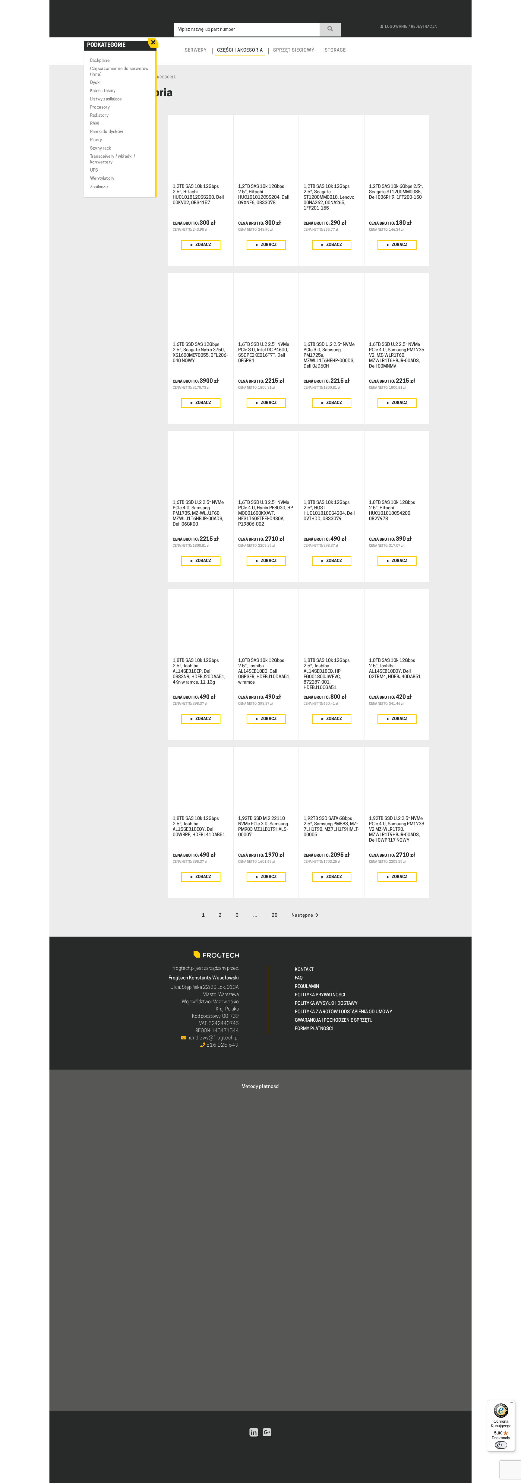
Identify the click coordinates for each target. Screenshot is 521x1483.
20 (275, 915)
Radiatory (99, 115)
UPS (94, 170)
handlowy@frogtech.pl (212, 1038)
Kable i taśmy (103, 91)
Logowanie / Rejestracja (411, 27)
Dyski (95, 83)
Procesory (100, 107)
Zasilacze (99, 187)
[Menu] (511, 1403)
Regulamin (307, 987)
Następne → (305, 915)
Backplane (100, 60)
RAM (94, 124)
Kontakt (304, 970)
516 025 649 (222, 1045)
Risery (96, 140)
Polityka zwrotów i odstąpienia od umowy (343, 1012)
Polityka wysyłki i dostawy (326, 1003)
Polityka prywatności (320, 995)
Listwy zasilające (106, 99)
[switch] (501, 1445)
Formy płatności (314, 1029)
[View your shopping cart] (461, 56)
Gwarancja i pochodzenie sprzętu (334, 1020)
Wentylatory (102, 178)
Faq (299, 978)
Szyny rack (100, 148)
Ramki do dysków (106, 132)
